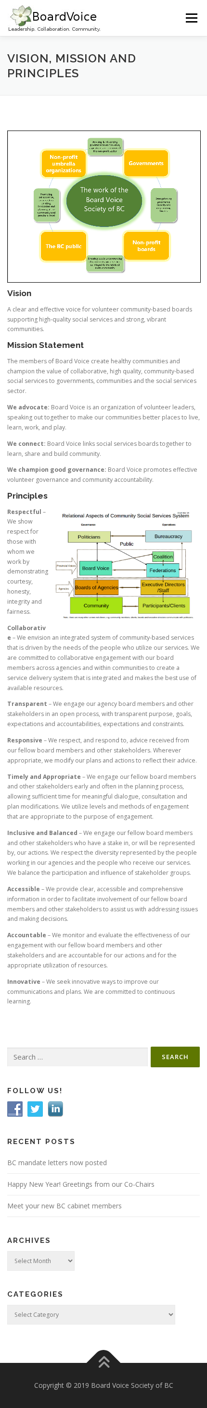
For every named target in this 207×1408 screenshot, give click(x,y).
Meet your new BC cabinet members (64, 1205)
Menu (191, 18)
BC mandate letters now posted (57, 1162)
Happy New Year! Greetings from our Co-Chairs (81, 1184)
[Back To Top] (104, 1363)
